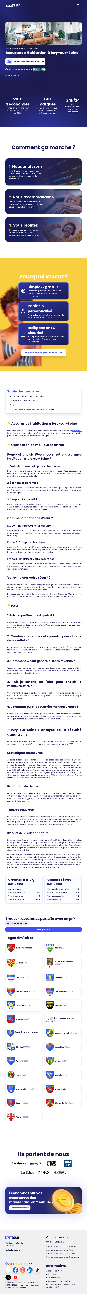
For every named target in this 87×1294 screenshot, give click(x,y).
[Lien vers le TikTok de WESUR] (37, 1270)
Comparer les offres (20, 1208)
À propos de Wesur (54, 1271)
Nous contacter (53, 1278)
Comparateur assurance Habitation (62, 1246)
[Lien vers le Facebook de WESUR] (15, 1270)
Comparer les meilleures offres (24, 400)
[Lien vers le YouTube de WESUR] (15, 1277)
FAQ (12, 405)
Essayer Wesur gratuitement (41, 352)
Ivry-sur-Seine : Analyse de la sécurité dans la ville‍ (32, 409)
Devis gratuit (42, 929)
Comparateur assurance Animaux (61, 1253)
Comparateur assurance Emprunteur (63, 1257)
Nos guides (51, 1274)
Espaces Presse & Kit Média (58, 1281)
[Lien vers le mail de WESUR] (8, 1270)
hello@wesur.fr (12, 1250)
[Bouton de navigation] (78, 5)
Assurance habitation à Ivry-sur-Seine (27, 396)
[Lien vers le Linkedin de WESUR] (30, 1270)
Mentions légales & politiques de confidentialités (60, 1285)
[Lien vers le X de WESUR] (8, 1277)
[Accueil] (13, 5)
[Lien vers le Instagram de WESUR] (22, 1270)
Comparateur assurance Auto (59, 1250)
